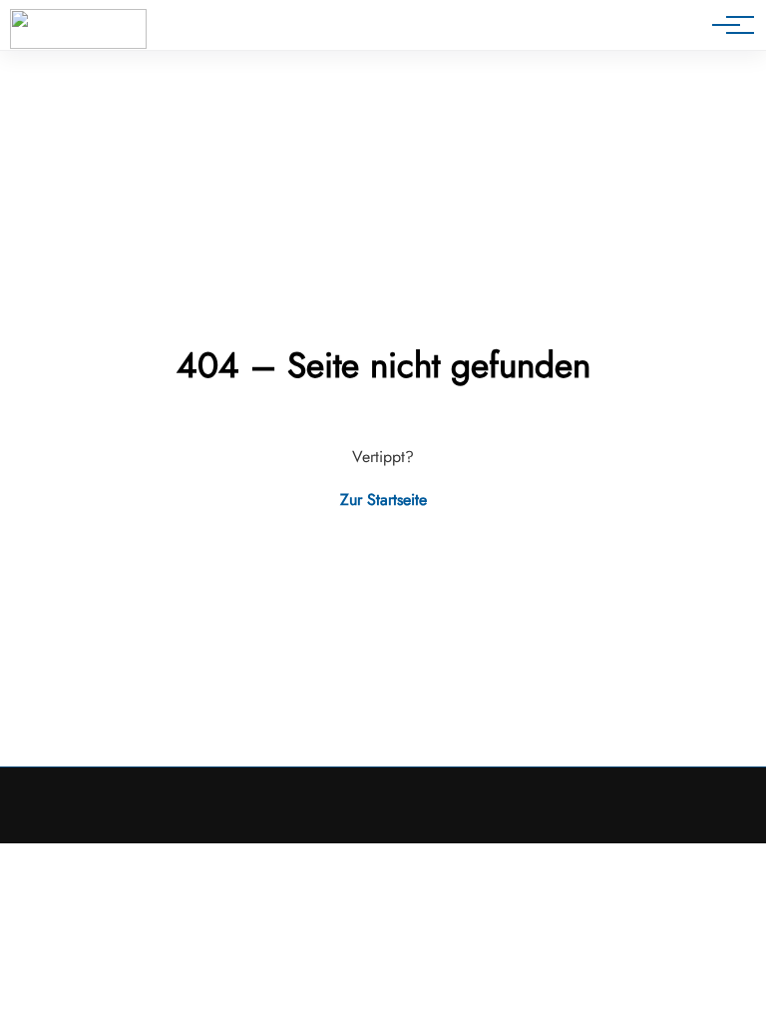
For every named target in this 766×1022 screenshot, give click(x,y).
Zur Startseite (383, 499)
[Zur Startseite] (78, 29)
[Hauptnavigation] (726, 25)
